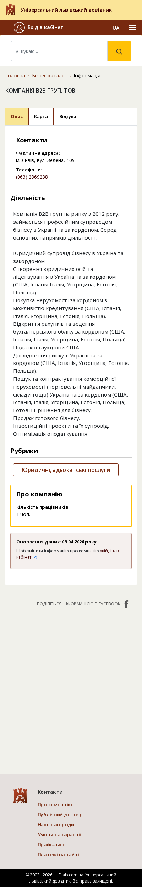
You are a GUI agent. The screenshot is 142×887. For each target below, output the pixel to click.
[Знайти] (119, 51)
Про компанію (55, 804)
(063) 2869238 (32, 176)
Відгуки (68, 116)
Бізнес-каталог (49, 75)
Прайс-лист (51, 844)
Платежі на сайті (58, 854)
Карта (41, 116)
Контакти (50, 792)
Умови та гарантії (59, 834)
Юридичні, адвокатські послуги (66, 470)
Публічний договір (60, 814)
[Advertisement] (71, 687)
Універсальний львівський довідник (66, 10)
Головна (15, 75)
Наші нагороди (56, 824)
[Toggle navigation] (133, 27)
